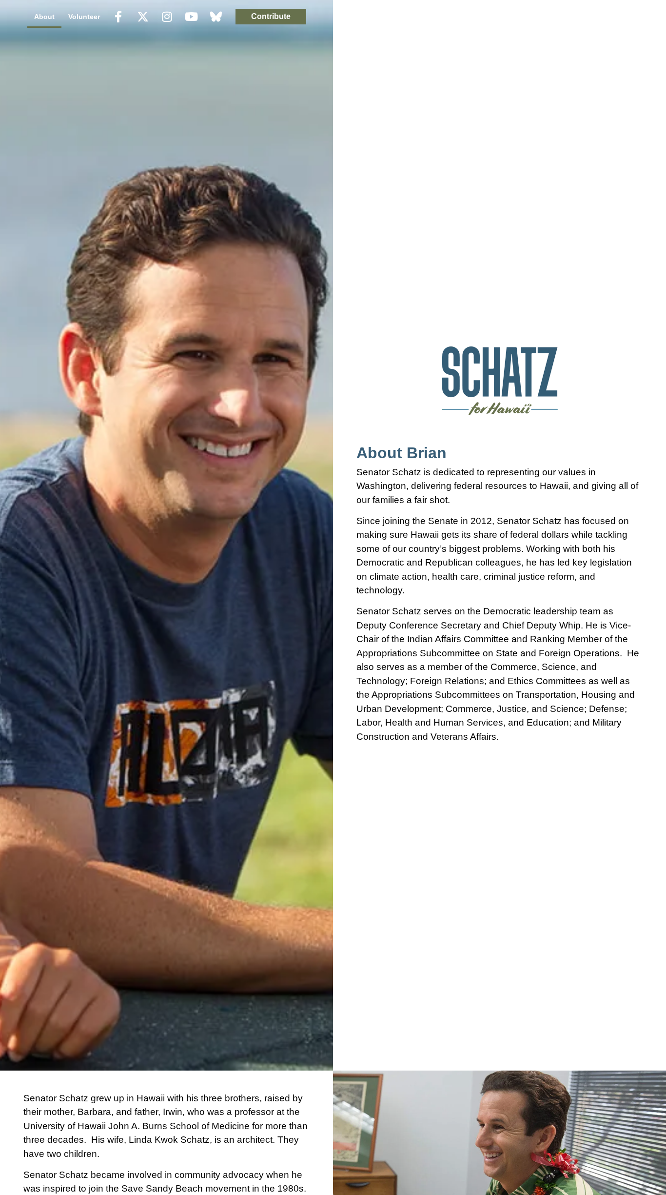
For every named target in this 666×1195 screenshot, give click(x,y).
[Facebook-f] (118, 16)
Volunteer (84, 16)
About (44, 16)
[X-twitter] (143, 16)
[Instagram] (167, 16)
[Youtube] (191, 16)
